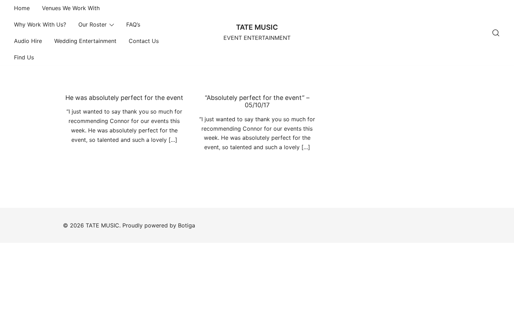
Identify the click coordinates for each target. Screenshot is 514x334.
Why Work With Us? (40, 24)
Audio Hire (28, 40)
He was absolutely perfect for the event (124, 97)
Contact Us (144, 40)
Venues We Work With (71, 8)
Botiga (186, 225)
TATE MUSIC (257, 27)
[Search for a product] (496, 33)
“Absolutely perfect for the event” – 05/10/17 (257, 101)
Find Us (24, 57)
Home (22, 8)
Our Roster (92, 24)
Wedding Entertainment (85, 40)
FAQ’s (133, 24)
